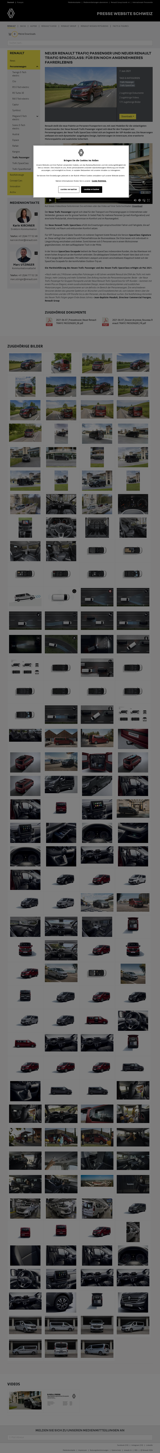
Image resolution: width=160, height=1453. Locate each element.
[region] (81, 171)
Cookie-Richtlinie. (99, 181)
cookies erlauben (91, 189)
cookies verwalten (68, 189)
